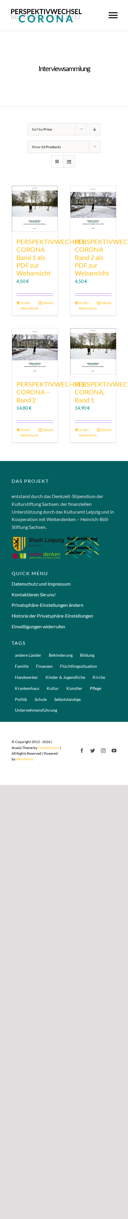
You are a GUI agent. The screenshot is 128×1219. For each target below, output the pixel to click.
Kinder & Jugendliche (65, 677)
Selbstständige (67, 699)
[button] (64, 605)
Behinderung (61, 655)
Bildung (87, 655)
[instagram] (103, 750)
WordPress (25, 759)
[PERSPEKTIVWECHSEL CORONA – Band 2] (35, 351)
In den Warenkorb (28, 305)
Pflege (95, 688)
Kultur (53, 688)
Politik (21, 699)
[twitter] (92, 750)
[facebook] (81, 750)
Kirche (99, 677)
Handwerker (26, 677)
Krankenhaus (27, 688)
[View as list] (69, 161)
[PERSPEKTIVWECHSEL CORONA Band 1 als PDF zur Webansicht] (35, 209)
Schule (41, 699)
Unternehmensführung (36, 710)
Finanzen (44, 666)
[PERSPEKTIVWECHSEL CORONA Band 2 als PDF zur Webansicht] (93, 209)
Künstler (74, 688)
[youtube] (114, 750)
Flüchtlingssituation (78, 666)
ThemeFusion (48, 747)
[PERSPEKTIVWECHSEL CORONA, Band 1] (93, 351)
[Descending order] (95, 129)
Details (48, 303)
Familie (22, 666)
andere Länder (28, 655)
